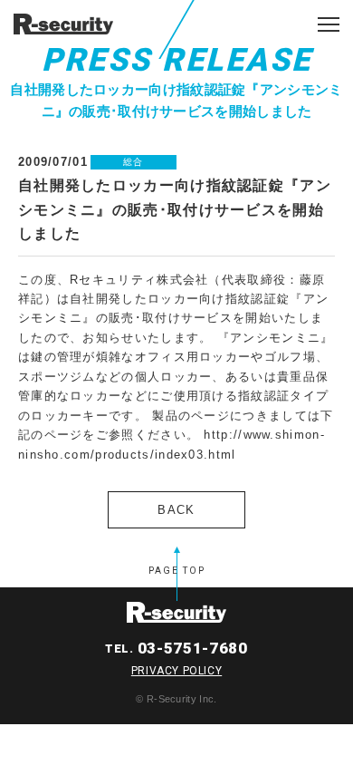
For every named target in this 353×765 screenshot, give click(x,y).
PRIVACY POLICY (176, 670)
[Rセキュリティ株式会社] (63, 23)
